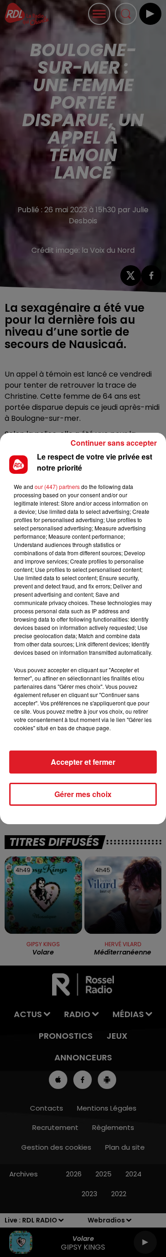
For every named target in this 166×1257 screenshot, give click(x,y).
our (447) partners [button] (57, 486)
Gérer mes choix (83, 794)
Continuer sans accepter (114, 442)
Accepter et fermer (83, 762)
